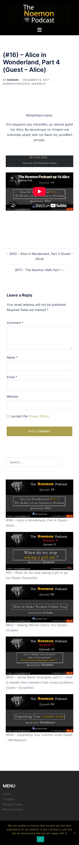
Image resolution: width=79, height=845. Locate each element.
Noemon (13, 79)
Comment (15, 323)
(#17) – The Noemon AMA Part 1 (38, 270)
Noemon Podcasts (16, 83)
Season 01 (38, 83)
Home (7, 794)
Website (12, 396)
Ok (40, 839)
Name (12, 357)
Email (12, 377)
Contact (9, 799)
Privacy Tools (12, 804)
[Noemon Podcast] (39, 13)
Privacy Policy (38, 416)
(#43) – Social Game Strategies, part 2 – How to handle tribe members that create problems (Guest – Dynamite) (39, 682)
